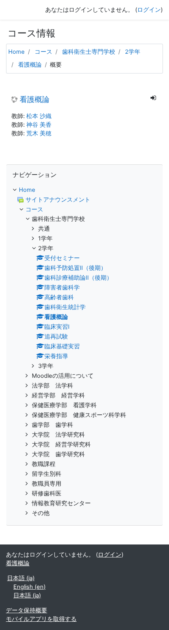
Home (16, 51)
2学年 (132, 51)
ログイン (149, 9)
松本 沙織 (38, 116)
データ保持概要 (26, 610)
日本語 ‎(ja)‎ (21, 578)
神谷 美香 (38, 124)
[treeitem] (84, 190)
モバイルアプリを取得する (41, 619)
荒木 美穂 (38, 133)
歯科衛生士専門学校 (88, 51)
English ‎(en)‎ (29, 586)
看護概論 (30, 64)
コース (43, 51)
